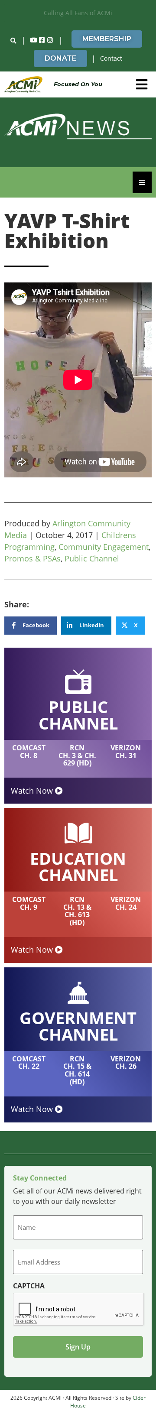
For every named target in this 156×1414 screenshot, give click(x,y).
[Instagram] (50, 40)
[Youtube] (34, 40)
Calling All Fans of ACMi (78, 13)
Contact (111, 58)
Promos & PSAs (32, 558)
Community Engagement (103, 547)
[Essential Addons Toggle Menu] (142, 182)
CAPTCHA (29, 1285)
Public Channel (92, 558)
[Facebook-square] (42, 40)
